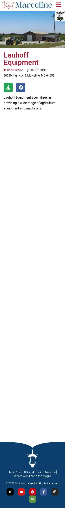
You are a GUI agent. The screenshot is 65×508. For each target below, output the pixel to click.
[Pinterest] (32, 492)
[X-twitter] (10, 492)
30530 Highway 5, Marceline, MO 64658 (29, 75)
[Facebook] (20, 87)
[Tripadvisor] (32, 499)
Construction (15, 70)
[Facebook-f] (43, 492)
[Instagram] (54, 492)
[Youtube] (21, 492)
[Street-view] (8, 87)
